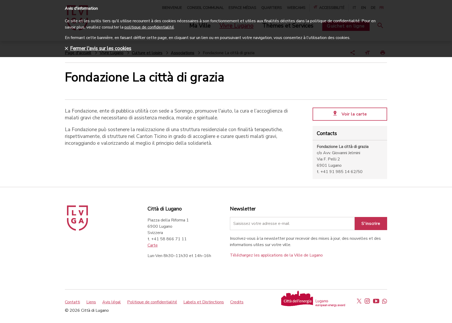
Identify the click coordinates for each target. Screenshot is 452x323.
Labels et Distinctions (203, 302)
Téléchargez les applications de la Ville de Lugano (276, 255)
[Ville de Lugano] (77, 229)
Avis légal (111, 302)
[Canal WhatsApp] (384, 301)
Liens (91, 302)
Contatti (72, 302)
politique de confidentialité (149, 27)
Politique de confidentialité (152, 302)
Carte (153, 245)
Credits (237, 302)
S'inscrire (370, 223)
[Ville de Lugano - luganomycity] (359, 301)
